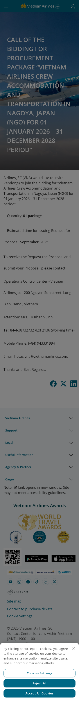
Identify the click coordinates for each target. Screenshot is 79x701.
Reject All (39, 683)
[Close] (73, 648)
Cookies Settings (39, 673)
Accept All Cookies (39, 693)
